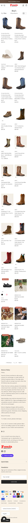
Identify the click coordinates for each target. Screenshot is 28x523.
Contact (16, 501)
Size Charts (4, 503)
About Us (10, 501)
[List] (26, 13)
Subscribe (14, 482)
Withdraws (20, 503)
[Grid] (23, 13)
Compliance (22, 501)
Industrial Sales (12, 503)
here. (20, 419)
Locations (3, 501)
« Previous (9, 362)
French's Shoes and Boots (11, 517)
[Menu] (1, 5)
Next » (20, 362)
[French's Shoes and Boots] (14, 5)
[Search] (5, 5)
